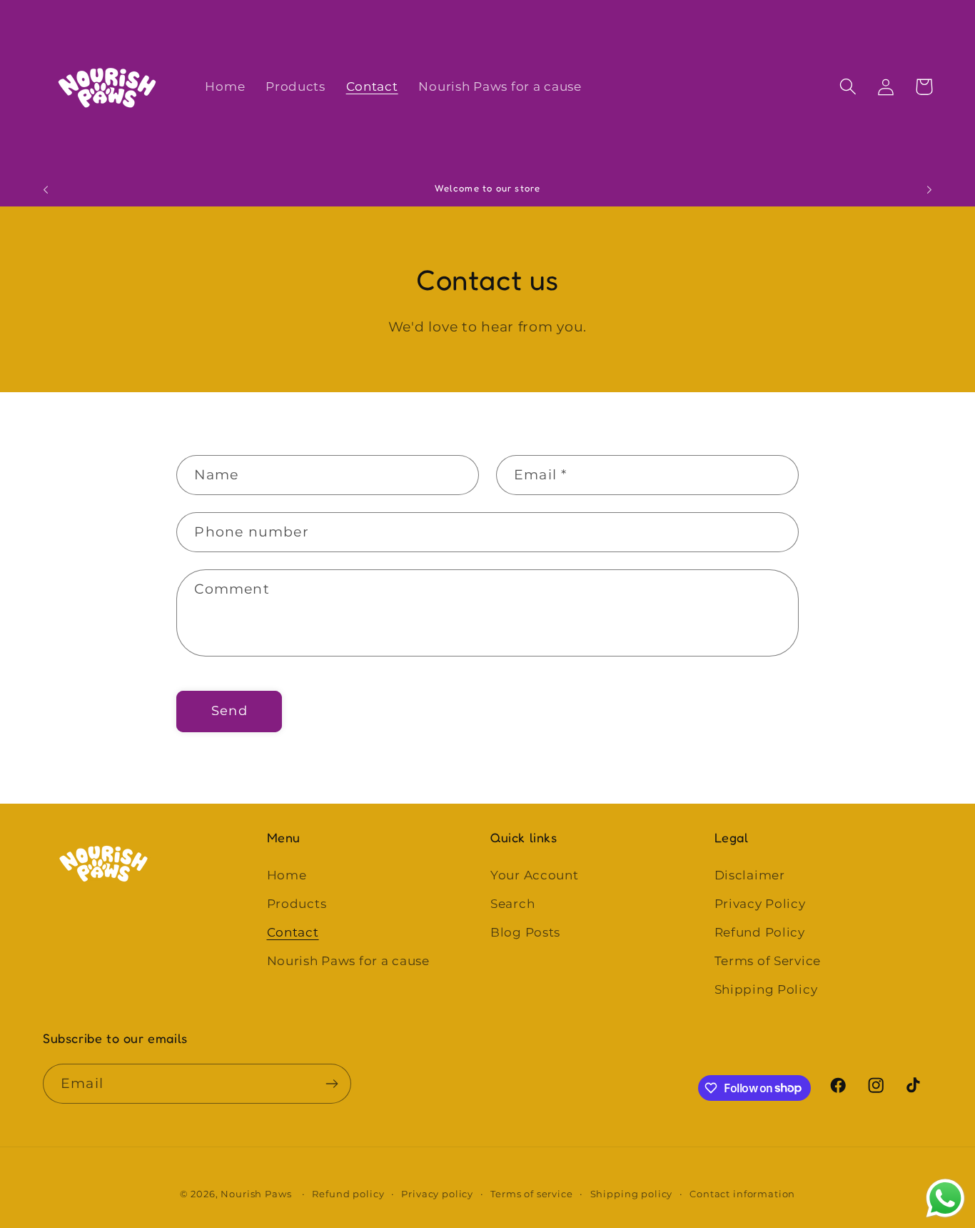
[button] (848, 87)
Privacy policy (437, 1193)
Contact (293, 932)
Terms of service (531, 1193)
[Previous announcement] (45, 190)
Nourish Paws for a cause (348, 961)
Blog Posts (525, 932)
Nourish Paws (256, 1193)
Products (297, 904)
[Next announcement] (929, 190)
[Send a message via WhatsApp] (945, 1198)
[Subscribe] (331, 1084)
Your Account (534, 875)
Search (512, 904)
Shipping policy (631, 1193)
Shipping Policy (766, 989)
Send (229, 711)
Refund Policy (759, 932)
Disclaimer (749, 875)
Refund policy (348, 1193)
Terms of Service (768, 961)
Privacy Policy (760, 904)
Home (287, 875)
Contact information (742, 1193)
